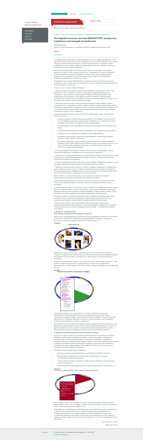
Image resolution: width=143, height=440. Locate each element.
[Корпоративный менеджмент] (36, 15)
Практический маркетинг (93, 34)
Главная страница (31, 22)
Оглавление (58, 55)
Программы (28, 33)
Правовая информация (61, 434)
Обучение (28, 36)
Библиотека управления (33, 25)
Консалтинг (28, 39)
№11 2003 (105, 34)
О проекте (45, 432)
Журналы (81, 34)
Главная (56, 34)
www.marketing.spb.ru (86, 14)
